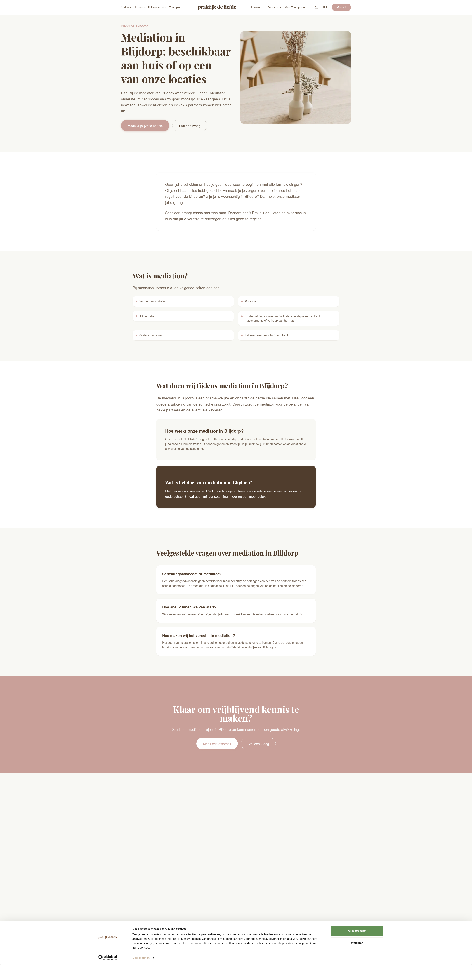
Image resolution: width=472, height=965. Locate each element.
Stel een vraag (189, 125)
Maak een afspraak (217, 743)
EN (325, 7)
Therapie (174, 7)
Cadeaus (126, 7)
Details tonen (141, 957)
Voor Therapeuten (295, 7)
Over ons (273, 7)
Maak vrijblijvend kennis (145, 125)
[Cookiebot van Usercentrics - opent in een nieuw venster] (108, 958)
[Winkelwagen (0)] (316, 7)
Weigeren (357, 942)
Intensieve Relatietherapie (150, 7)
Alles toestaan (357, 930)
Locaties (256, 7)
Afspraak (341, 7)
